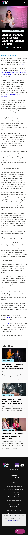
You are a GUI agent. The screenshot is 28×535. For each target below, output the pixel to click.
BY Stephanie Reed (7, 47)
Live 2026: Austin (14, 491)
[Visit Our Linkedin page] (16, 510)
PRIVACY (20, 528)
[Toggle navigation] (16, 2)
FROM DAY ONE (13, 528)
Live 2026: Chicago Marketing (14, 496)
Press (14, 473)
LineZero (23, 64)
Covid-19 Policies (14, 482)
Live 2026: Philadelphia (14, 492)
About (14, 472)
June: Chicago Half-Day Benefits (14, 504)
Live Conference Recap (9, 430)
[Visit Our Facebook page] (12, 510)
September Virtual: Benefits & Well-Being (14, 489)
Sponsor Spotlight (12, 55)
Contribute (14, 475)
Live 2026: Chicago (14, 494)
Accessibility (14, 480)
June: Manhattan (14, 503)
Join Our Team (14, 479)
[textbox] (14, 196)
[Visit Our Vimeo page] (20, 510)
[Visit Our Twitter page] (8, 510)
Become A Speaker (14, 477)
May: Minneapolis (14, 506)
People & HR (3, 55)
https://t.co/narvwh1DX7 (14, 520)
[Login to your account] (24, 2)
